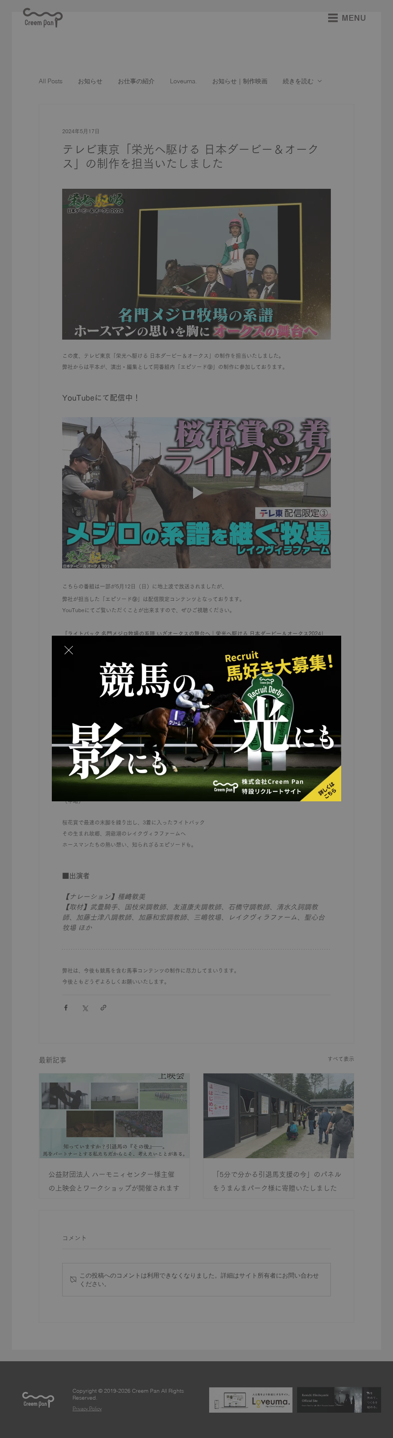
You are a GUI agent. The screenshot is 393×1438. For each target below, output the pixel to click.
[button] (68, 650)
